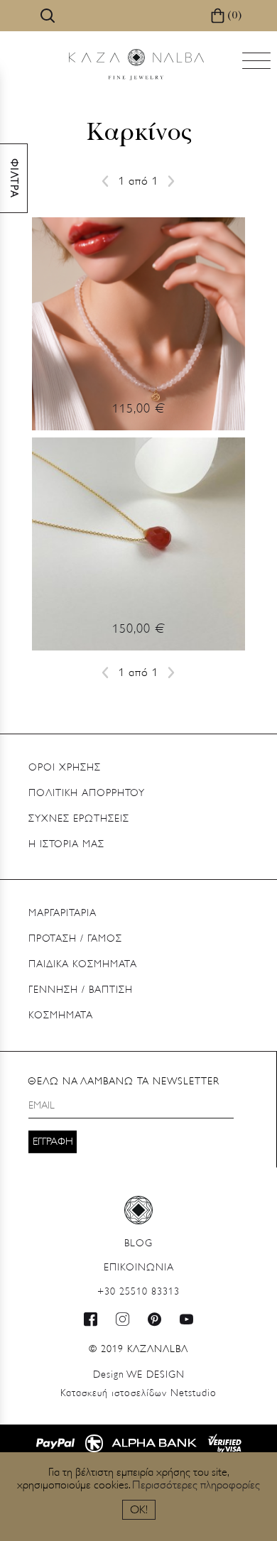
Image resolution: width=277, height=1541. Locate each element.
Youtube (187, 1319)
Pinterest (155, 1319)
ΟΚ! (139, 1510)
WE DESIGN (139, 1375)
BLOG (138, 1243)
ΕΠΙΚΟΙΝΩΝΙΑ (139, 1268)
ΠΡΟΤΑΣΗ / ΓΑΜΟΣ (75, 939)
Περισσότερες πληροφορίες (196, 1485)
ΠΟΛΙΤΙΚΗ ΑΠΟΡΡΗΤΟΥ (86, 793)
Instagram (123, 1319)
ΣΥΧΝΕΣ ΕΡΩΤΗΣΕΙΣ (78, 819)
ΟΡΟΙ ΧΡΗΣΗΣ (64, 768)
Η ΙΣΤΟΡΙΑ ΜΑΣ (66, 844)
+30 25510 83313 (138, 1292)
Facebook (91, 1319)
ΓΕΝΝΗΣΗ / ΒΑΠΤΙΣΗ (80, 990)
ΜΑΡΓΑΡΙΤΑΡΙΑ (62, 913)
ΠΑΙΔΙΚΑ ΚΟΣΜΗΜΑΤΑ (82, 964)
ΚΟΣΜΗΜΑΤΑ (60, 1016)
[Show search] (47, 15)
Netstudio (138, 1393)
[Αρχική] (136, 64)
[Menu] (257, 65)
